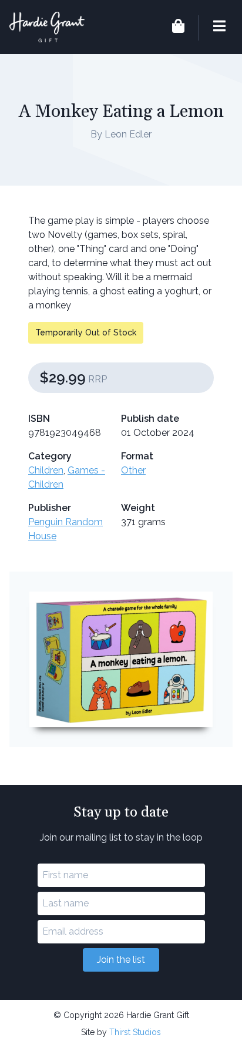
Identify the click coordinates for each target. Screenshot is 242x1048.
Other (133, 470)
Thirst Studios (135, 1032)
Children (45, 470)
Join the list (121, 959)
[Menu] (212, 28)
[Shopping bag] (178, 27)
